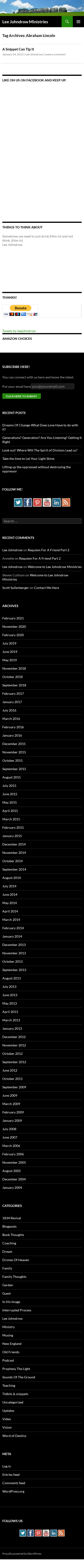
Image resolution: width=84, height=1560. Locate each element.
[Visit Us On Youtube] (47, 502)
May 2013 (9, 1003)
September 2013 (14, 970)
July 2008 (9, 1129)
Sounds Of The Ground (18, 1377)
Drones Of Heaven (15, 1260)
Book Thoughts (13, 1235)
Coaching (9, 1243)
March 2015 (11, 819)
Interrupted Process (16, 1310)
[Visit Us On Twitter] (18, 502)
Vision (7, 1427)
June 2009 (9, 1095)
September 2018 (14, 685)
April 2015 (10, 811)
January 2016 (12, 735)
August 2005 (11, 1171)
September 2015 (14, 769)
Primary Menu (78, 21)
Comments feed (13, 1483)
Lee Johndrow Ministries (25, 21)
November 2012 (14, 1045)
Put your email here (16, 386)
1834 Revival (11, 1218)
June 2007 (9, 1137)
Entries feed (11, 1474)
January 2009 (12, 1120)
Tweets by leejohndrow (19, 331)
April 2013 (10, 1012)
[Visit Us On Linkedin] (56, 502)
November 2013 (14, 953)
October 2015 (12, 760)
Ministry (8, 1327)
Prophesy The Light (16, 1369)
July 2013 (9, 987)
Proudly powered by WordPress (21, 1553)
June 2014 (9, 894)
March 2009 (11, 1104)
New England (11, 1344)
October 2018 (12, 677)
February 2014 (13, 928)
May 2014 (9, 903)
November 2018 (14, 668)
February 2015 (13, 827)
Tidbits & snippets (15, 1394)
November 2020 (14, 626)
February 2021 (13, 618)
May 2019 (9, 660)
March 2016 (11, 719)
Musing (7, 1335)
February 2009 (13, 1112)
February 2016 (13, 727)
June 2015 (9, 794)
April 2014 (10, 911)
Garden (7, 1285)
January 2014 (12, 936)
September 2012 (14, 1062)
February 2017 (13, 693)
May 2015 (9, 802)
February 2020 (13, 635)
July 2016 (9, 710)
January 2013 (12, 1028)
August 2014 (11, 878)
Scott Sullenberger (15, 588)
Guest (6, 1293)
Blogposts (9, 1226)
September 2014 (14, 869)
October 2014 (12, 861)
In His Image (11, 1302)
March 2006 (11, 1146)
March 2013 (11, 1020)
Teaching (8, 1385)
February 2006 (13, 1154)
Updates (8, 1411)
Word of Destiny (14, 1436)
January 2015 (12, 836)
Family (7, 1268)
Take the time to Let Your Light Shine (28, 459)
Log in (6, 1466)
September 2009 (14, 1087)
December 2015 (14, 744)
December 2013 (14, 945)
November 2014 (14, 853)
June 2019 (9, 652)
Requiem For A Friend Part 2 (48, 550)
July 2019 (9, 643)
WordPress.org (13, 1491)
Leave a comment (55, 54)
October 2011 (12, 1079)
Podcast (8, 1360)
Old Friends (10, 1352)
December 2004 (14, 1179)
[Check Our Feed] (66, 502)
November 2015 (14, 752)
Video (6, 1419)
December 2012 (14, 1037)
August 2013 (11, 978)
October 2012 (12, 1054)
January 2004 (12, 1187)
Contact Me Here (46, 588)
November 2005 (14, 1162)
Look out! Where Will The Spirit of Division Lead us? (39, 450)
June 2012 (9, 1070)
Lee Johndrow (34, 54)
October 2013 (12, 961)
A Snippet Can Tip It (18, 49)
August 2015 (11, 777)
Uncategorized (12, 1402)
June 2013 (9, 995)
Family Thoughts (14, 1277)
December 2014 (14, 844)
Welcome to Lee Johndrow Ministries (55, 567)
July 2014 (9, 886)
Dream (7, 1251)
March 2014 (11, 920)
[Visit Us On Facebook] (27, 502)
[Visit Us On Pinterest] (37, 502)
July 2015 (9, 786)
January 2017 (12, 702)
